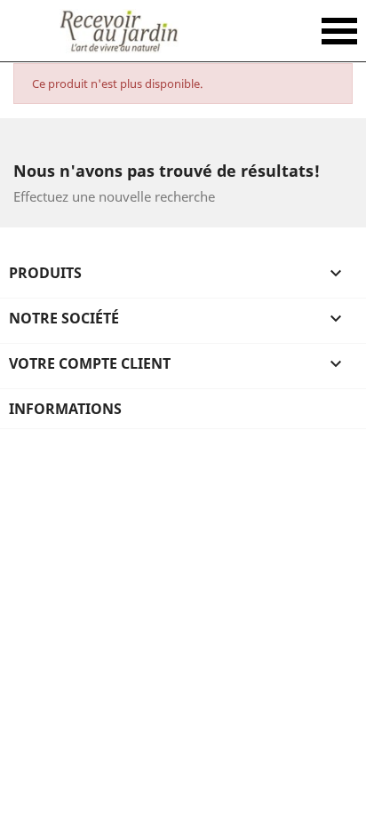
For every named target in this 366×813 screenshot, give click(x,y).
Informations (65, 408)
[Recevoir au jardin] (118, 31)
